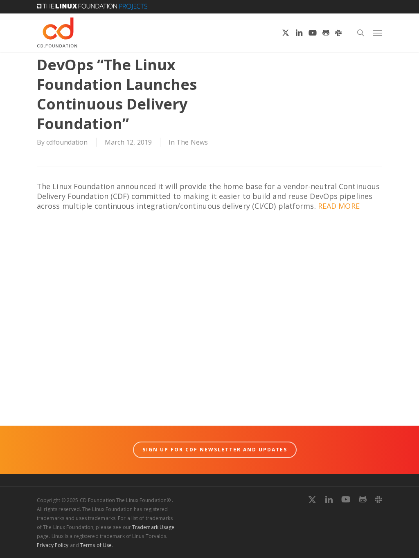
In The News (188, 142)
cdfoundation (67, 142)
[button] (377, 33)
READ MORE (339, 206)
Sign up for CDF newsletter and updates (214, 449)
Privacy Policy (52, 545)
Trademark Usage (153, 527)
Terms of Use (96, 545)
